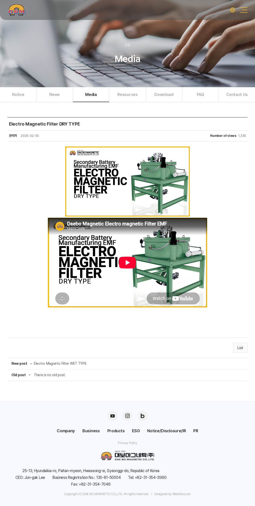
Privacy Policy (127, 443)
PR (195, 430)
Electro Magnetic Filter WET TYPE (60, 363)
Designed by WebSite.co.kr (172, 494)
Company (66, 430)
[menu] (244, 10)
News (54, 94)
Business (91, 430)
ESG (136, 430)
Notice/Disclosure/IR (166, 430)
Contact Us (237, 94)
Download (164, 94)
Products (116, 430)
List (240, 348)
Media (91, 94)
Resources (127, 94)
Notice (18, 94)
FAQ (200, 94)
